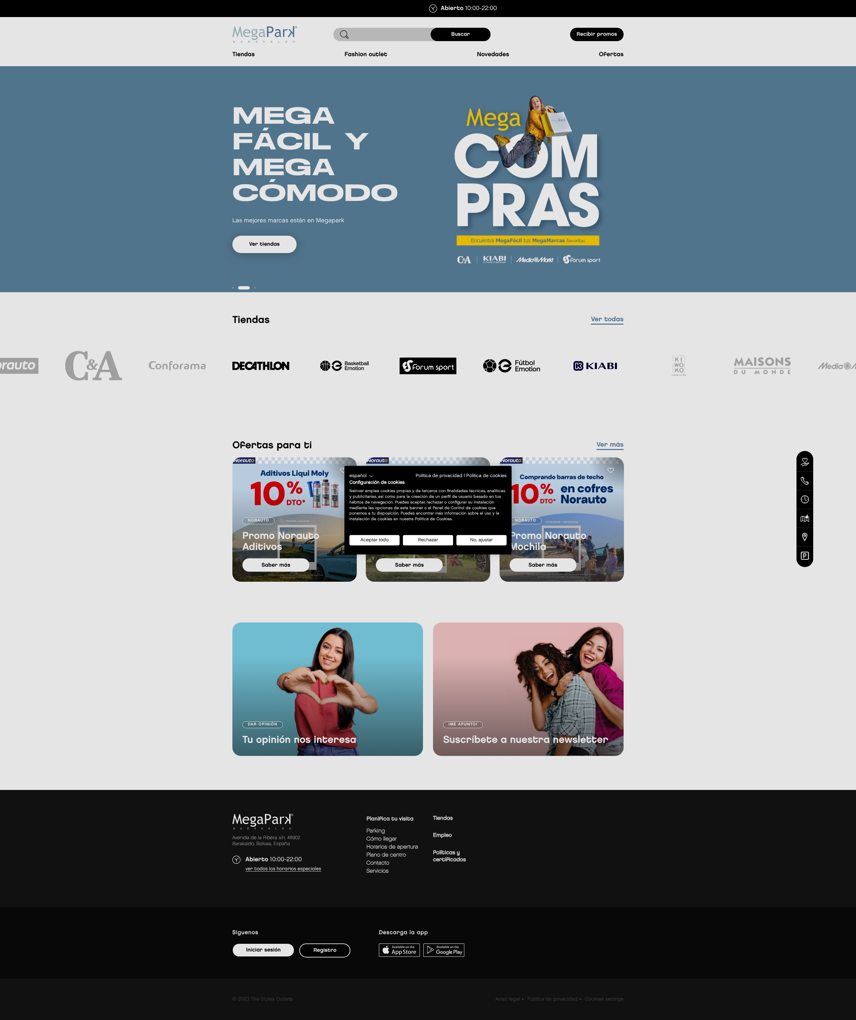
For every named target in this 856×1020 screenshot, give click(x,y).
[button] (361, 476)
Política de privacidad (439, 476)
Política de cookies (486, 476)
